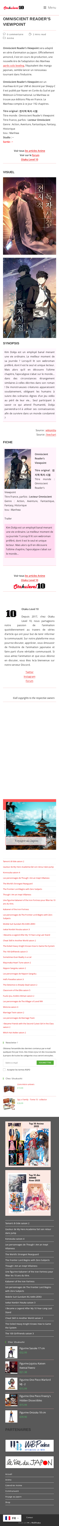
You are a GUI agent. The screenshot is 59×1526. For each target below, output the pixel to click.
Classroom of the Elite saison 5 (16, 990)
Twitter (30, 672)
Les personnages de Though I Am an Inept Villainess (26, 878)
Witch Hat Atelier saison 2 (14, 1032)
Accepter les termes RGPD (18, 1069)
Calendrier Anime (13, 1485)
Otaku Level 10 (29, 159)
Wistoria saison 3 (10, 1007)
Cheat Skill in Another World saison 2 (19, 940)
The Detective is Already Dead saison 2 (20, 984)
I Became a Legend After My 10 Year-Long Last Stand (26, 934)
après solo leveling (13, 65)
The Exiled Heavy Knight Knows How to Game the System (29, 946)
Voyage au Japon (13, 1496)
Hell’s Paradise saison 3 (13, 979)
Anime (10, 38)
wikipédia (51, 430)
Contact (29, 1517)
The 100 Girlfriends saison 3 (15, 951)
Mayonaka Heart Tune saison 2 (17, 962)
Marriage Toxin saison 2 (13, 1012)
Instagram (29, 676)
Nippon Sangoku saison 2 (14, 968)
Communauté (12, 1491)
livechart (51, 434)
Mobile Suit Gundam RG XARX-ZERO (19, 924)
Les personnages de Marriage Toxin (19, 1018)
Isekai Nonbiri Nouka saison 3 (16, 929)
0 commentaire (15, 34)
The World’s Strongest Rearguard (18, 883)
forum (35, 155)
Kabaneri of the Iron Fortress (16, 909)
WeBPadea (36, 1522)
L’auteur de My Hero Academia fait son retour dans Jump (28, 866)
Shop (7, 1502)
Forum (29, 681)
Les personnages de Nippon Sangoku (19, 973)
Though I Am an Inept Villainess (17, 894)
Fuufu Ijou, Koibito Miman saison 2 (18, 996)
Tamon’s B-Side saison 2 (13, 861)
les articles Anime (35, 150)
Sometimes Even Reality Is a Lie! (17, 957)
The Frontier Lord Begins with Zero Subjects (22, 889)
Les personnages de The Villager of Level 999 (23, 1001)
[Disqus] (29, 754)
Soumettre (45, 1062)
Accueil (8, 1474)
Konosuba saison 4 (11, 872)
